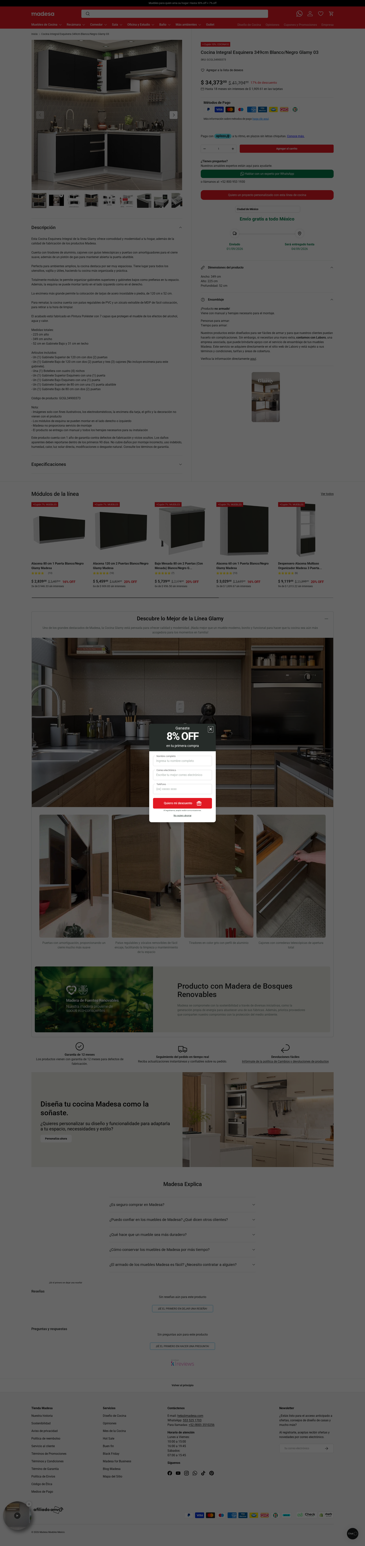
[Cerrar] (210, 729)
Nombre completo (166, 756)
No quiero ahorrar (182, 815)
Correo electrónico (166, 770)
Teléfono (161, 784)
